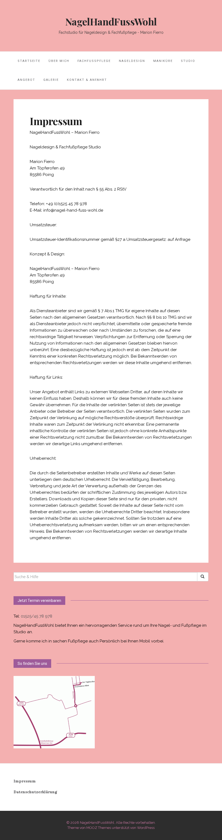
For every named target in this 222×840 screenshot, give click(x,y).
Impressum (25, 781)
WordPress (146, 828)
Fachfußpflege (94, 61)
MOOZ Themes (98, 828)
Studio (188, 61)
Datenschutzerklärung (35, 791)
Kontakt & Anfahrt (87, 80)
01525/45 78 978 (36, 616)
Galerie (51, 80)
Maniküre (163, 61)
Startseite (29, 61)
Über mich (58, 61)
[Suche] (202, 576)
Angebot (26, 80)
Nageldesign (132, 61)
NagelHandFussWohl (111, 21)
